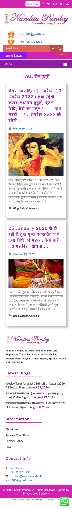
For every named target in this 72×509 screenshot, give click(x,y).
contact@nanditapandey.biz (27, 476)
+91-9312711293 (30, 41)
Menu (8, 64)
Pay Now (32, 4)
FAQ (8, 446)
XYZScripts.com (51, 499)
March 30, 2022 (22, 128)
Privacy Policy (14, 440)
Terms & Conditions (17, 435)
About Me (12, 429)
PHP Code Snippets (22, 499)
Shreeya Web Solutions (36, 493)
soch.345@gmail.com (32, 34)
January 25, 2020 (23, 254)
